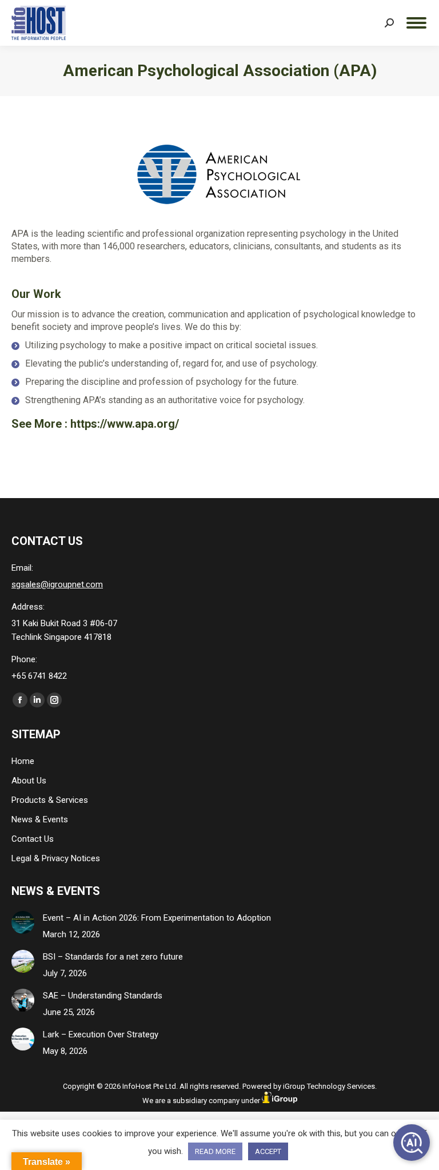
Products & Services (49, 800)
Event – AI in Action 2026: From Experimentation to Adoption (157, 918)
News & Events (39, 819)
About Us (28, 780)
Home (22, 761)
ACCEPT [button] (268, 1151)
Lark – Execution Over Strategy (100, 1034)
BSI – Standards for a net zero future (113, 957)
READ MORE (215, 1151)
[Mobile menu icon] (416, 22)
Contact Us (32, 839)
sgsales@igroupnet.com (57, 584)
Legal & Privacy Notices (55, 858)
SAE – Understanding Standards (102, 995)
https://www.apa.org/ (124, 424)
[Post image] (22, 922)
